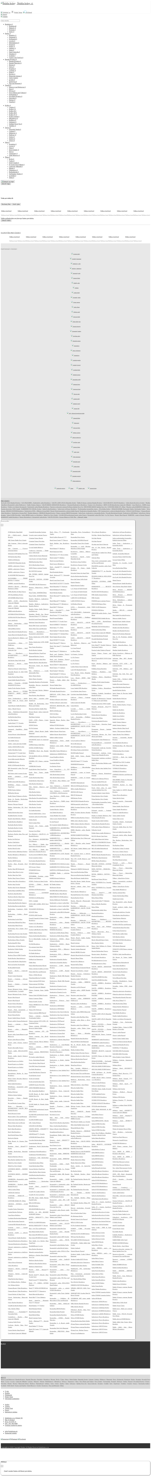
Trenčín (8, 85)
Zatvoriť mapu (6, 184)
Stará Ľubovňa (14, 52)
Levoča (12, 41)
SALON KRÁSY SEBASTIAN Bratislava (54, 505)
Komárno (12, 144)
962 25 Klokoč (10, 1420)
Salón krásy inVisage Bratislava (67, 509)
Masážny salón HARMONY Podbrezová (138, 507)
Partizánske (13, 94)
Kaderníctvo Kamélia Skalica (88, 511)
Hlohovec (13, 133)
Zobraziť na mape (8, 181)
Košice (8, 105)
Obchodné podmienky (12, 1399)
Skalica (12, 139)
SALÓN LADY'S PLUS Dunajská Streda (64, 503)
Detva (11, 67)
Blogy (3, 1344)
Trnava (8, 128)
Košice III (13, 113)
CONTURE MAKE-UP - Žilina (116, 507)
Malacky (12, 28)
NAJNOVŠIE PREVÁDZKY (11, 233)
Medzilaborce (14, 43)
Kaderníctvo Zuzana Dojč (19, 513)
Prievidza (12, 98)
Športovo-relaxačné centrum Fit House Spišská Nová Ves (66, 507)
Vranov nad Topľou (16, 57)
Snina (11, 50)
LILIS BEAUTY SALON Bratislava (114, 503)
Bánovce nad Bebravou (17, 87)
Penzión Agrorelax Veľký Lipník (10, 509)
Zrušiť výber (16, 204)
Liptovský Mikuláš (15, 166)
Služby (7, 1405)
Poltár (11, 72)
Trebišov (12, 126)
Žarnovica (13, 81)
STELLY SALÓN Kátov (133, 511)
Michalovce (13, 118)
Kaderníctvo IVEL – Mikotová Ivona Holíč (37, 511)
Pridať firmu (18, 12)
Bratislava (9, 24)
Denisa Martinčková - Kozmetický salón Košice (33, 517)
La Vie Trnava (109, 515)
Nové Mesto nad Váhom (17, 93)
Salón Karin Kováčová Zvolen (135, 503)
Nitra (7, 142)
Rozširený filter (6, 204)
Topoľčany (13, 153)
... (82, 517)
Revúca (12, 74)
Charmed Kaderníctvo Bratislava (77, 505)
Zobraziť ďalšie (6, 220)
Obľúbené (28, 12)
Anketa (4, 16)
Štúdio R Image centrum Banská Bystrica (89, 503)
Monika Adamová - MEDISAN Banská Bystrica (41, 513)
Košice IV (13, 115)
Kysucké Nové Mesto (16, 164)
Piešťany (12, 135)
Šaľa (11, 152)
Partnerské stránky (11, 1433)
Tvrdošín (12, 176)
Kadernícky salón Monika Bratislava (38, 507)
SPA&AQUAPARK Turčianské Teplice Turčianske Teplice (129, 509)
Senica (12, 137)
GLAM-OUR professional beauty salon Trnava (73, 515)
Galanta (12, 131)
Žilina (7, 157)
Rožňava (12, 120)
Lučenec (12, 70)
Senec (11, 32)
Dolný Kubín (14, 163)
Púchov (12, 100)
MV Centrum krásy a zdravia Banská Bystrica (111, 511)
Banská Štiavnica (15, 63)
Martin (12, 168)
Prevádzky (5, 501)
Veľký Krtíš (13, 78)
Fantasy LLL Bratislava (95, 505)
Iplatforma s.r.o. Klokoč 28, (14, 1418)
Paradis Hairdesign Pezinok (114, 513)
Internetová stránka (11, 1412)
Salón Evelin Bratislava (49, 509)
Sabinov (12, 48)
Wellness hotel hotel (6, 211)
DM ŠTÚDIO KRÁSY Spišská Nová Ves (95, 507)
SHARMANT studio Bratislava (10, 517)
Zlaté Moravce (14, 155)
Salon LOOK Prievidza (14, 515)
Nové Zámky (14, 150)
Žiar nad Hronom (15, 83)
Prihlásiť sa (6, 12)
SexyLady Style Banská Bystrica (10, 503)
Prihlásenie (8, 1395)
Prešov (8, 33)
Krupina (12, 69)
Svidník (12, 56)
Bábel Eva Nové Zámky (51, 515)
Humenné (13, 37)
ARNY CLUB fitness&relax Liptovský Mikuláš (117, 505)
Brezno (12, 65)
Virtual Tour (9, 1408)
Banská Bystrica (11, 59)
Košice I (12, 109)
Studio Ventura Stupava (34, 505)
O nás (7, 1391)
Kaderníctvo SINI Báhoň (130, 513)
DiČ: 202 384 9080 (11, 1423)
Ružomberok (14, 172)
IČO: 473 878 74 (10, 1422)
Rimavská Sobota (15, 76)
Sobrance (12, 122)
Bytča (11, 159)
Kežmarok (13, 39)
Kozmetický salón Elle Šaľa (96, 515)
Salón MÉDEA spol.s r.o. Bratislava (32, 515)
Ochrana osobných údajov (13, 1425)
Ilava (11, 89)
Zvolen (12, 80)
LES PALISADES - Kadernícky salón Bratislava (36, 503)
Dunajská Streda (15, 129)
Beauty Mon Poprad (121, 515)
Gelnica (12, 107)
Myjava (12, 91)
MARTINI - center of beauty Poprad (138, 515)
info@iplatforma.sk (11, 1431)
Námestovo (13, 170)
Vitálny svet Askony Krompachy (17, 507)
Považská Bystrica (15, 96)
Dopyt (4, 14)
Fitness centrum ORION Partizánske (66, 513)
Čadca (11, 161)
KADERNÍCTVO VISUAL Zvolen (31, 509)
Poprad (12, 45)
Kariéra (7, 1393)
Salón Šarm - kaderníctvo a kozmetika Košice (91, 513)
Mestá (3, 1377)
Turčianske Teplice (15, 174)
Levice (12, 146)
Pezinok (12, 30)
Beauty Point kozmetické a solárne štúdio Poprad (65, 511)
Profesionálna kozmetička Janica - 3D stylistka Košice (94, 509)
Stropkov (12, 54)
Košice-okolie (14, 116)
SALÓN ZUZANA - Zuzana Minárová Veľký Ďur (62, 517)
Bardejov (12, 35)
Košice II (12, 111)
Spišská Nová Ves (15, 124)
